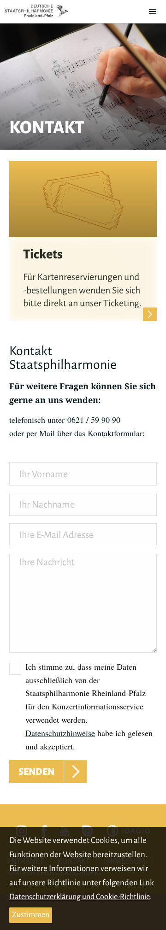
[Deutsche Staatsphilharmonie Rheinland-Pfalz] (36, 11)
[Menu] (153, 11)
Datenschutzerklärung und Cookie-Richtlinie (79, 897)
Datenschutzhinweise (60, 732)
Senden (36, 771)
